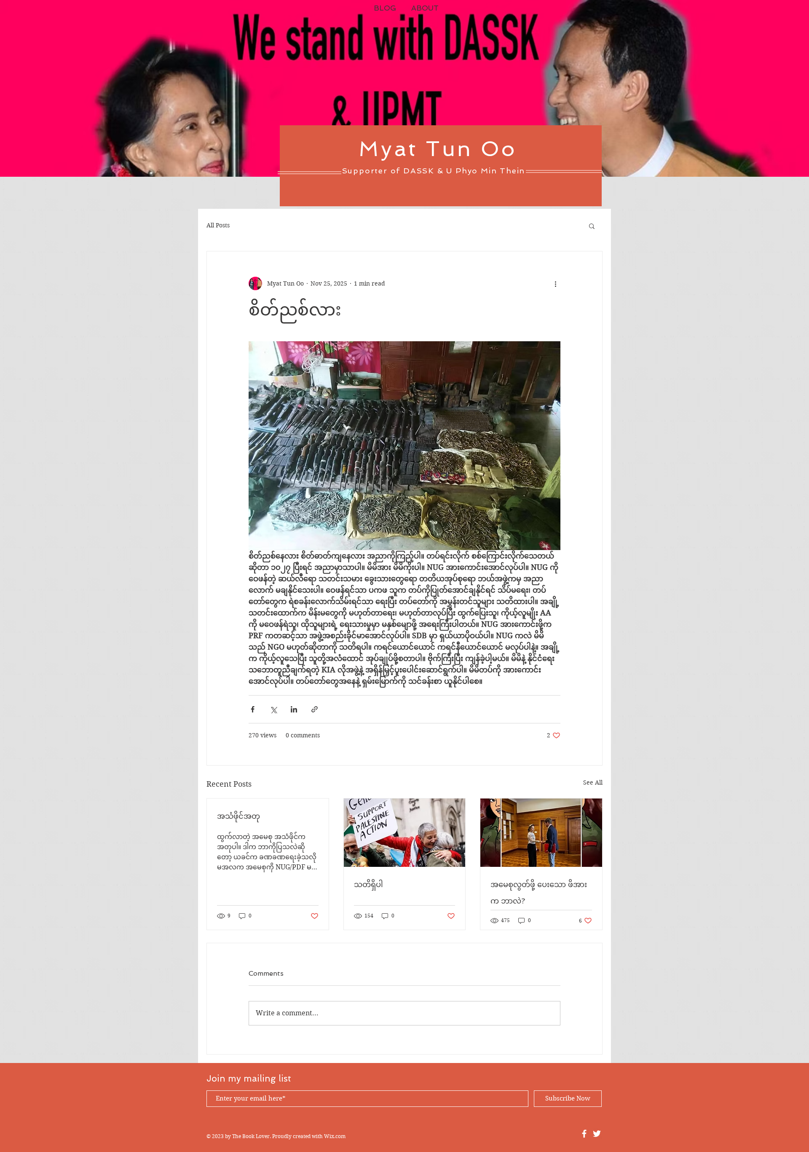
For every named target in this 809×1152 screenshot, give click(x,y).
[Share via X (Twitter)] (273, 709)
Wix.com (335, 1136)
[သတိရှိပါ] (405, 833)
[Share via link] (315, 709)
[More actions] (555, 283)
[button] (592, 225)
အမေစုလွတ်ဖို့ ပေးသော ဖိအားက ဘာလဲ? (538, 892)
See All (593, 782)
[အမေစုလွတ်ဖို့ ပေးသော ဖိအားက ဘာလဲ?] (541, 833)
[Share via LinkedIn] (294, 709)
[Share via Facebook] (253, 709)
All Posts (218, 225)
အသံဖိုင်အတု (238, 816)
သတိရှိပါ (368, 884)
